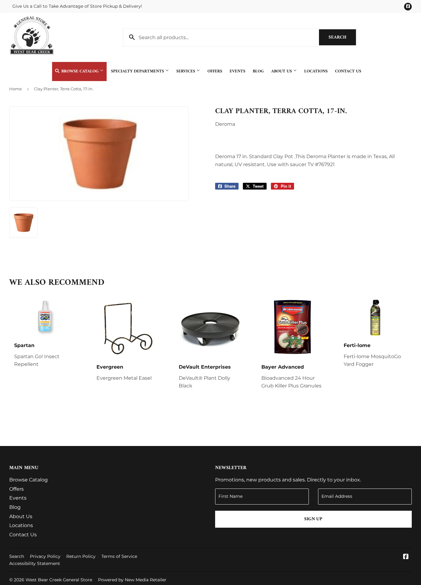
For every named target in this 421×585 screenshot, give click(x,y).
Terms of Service (119, 556)
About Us (282, 71)
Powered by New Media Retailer (132, 579)
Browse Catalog (80, 71)
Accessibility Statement (34, 563)
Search (342, 37)
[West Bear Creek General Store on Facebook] (406, 557)
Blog (258, 71)
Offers (214, 71)
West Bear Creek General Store (59, 579)
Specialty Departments (138, 71)
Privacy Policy (45, 556)
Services (186, 71)
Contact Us (348, 71)
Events (237, 71)
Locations (316, 71)
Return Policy (81, 556)
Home (15, 88)
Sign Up (313, 519)
